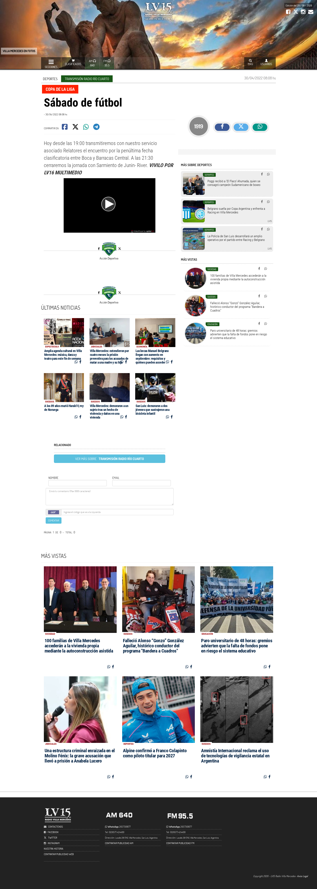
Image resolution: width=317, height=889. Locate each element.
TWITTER (52, 837)
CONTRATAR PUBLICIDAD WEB (59, 854)
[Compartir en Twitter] (75, 128)
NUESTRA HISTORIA (53, 848)
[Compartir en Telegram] (96, 128)
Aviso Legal (302, 876)
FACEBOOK (53, 832)
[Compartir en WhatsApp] (86, 128)
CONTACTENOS (55, 826)
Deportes (50, 78)
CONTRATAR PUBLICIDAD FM (180, 843)
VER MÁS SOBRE (109, 459)
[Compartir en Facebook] (65, 128)
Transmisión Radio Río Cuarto (87, 78)
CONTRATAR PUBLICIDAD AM (119, 843)
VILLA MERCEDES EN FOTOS (19, 51)
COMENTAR (53, 520)
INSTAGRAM (53, 843)
